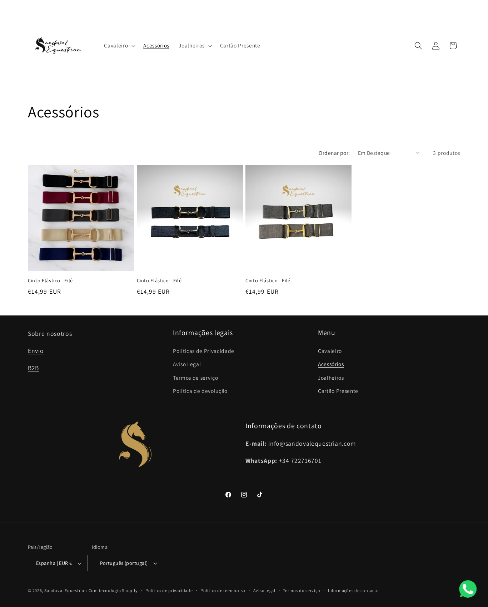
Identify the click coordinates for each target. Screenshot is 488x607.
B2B (33, 368)
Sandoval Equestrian (65, 590)
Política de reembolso (222, 590)
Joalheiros (331, 377)
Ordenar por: (334, 152)
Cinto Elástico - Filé (50, 280)
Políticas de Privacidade (203, 350)
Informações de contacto (353, 590)
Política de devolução (200, 390)
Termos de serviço (195, 377)
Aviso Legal (187, 364)
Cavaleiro (330, 350)
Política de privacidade (169, 590)
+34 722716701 (300, 460)
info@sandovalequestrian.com (312, 443)
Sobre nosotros (50, 333)
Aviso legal (264, 590)
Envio (36, 351)
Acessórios (331, 364)
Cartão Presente (338, 390)
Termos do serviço (301, 590)
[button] (119, 45)
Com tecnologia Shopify (113, 590)
